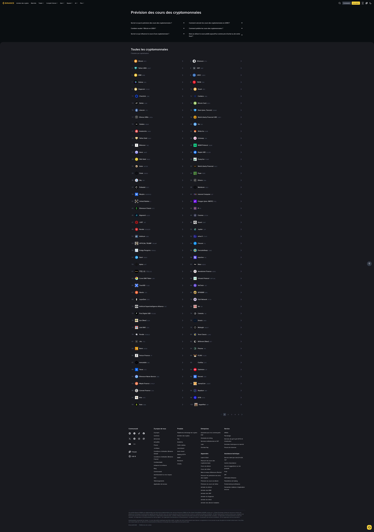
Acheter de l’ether (206, 499)
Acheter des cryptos (22, 3)
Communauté (158, 471)
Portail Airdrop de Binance (232, 484)
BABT (179, 457)
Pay (178, 439)
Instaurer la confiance (160, 465)
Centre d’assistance (230, 463)
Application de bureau (160, 484)
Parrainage (227, 436)
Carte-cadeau (181, 445)
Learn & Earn (205, 457)
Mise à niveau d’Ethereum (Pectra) (211, 472)
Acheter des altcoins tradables (210, 503)
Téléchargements (159, 481)
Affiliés (226, 432)
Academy (180, 442)
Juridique (156, 448)
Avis (155, 478)
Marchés (33, 3)
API (225, 475)
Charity (179, 464)
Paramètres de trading (231, 481)
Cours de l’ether (206, 469)
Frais (225, 471)
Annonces (157, 439)
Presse (156, 445)
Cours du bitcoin (206, 466)
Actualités (157, 442)
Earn (61, 3)
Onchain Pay (204, 447)
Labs (202, 444)
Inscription (356, 3)
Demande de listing (207, 438)
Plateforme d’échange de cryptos (187, 432)
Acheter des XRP (206, 493)
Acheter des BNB (206, 490)
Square (69, 3)
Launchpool (180, 448)
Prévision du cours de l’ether (209, 484)
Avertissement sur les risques (163, 475)
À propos (156, 432)
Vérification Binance (230, 478)
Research (180, 461)
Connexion (346, 3)
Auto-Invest (180, 451)
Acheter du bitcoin (206, 487)
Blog (155, 468)
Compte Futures (51, 3)
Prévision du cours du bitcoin (209, 481)
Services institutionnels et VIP (210, 441)
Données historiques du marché (234, 444)
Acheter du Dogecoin (207, 496)
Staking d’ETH (181, 454)
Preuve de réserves (230, 447)
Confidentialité (158, 462)
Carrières (156, 436)
